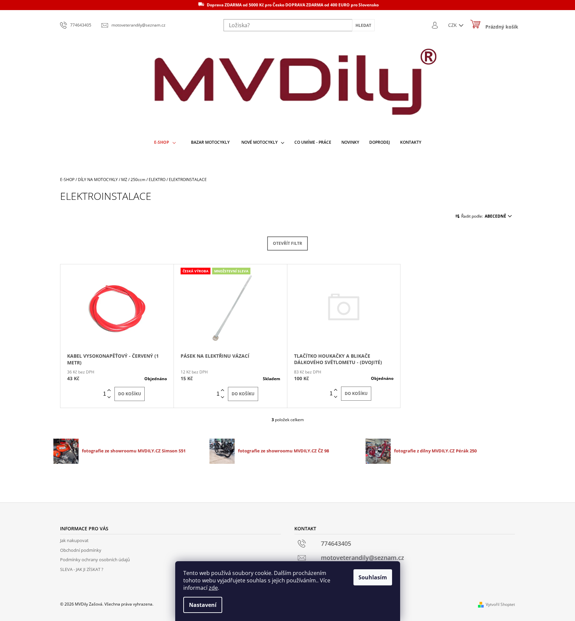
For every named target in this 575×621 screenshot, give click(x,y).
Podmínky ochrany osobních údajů (95, 560)
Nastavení (203, 605)
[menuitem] (165, 142)
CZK (453, 25)
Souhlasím (372, 577)
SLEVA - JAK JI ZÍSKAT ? (81, 569)
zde (213, 587)
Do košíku (129, 394)
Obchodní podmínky (80, 550)
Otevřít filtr (287, 243)
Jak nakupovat (74, 540)
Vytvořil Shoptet (500, 604)
